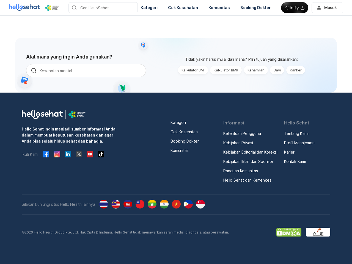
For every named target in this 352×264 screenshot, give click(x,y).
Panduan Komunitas (240, 170)
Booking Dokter (184, 141)
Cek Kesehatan (183, 131)
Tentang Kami (296, 133)
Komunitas (179, 150)
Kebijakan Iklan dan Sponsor (248, 161)
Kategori (178, 122)
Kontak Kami (295, 161)
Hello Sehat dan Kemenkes (247, 180)
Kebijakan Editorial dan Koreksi (250, 152)
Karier (289, 152)
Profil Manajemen (299, 142)
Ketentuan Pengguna (242, 133)
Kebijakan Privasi (238, 142)
